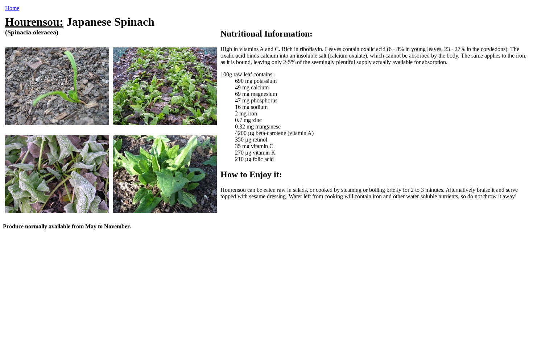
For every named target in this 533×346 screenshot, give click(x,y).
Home (12, 8)
